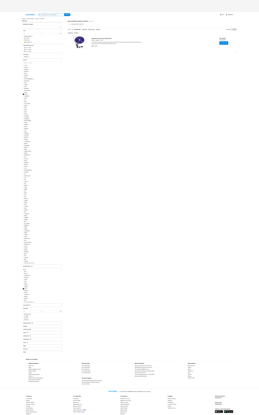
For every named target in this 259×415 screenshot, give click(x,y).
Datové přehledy (123, 408)
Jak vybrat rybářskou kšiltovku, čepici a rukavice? (92, 380)
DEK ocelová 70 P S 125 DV (140, 372)
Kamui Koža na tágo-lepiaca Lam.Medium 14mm (144, 371)
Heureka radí (76, 402)
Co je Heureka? (29, 398)
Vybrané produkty (139, 363)
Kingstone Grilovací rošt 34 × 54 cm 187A (143, 365)
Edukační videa (123, 412)
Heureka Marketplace (124, 404)
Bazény (189, 369)
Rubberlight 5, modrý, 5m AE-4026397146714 (102, 38)
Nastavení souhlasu (77, 406)
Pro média (28, 406)
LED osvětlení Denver (86, 372)
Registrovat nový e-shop (125, 400)
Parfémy (189, 367)
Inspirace (170, 406)
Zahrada (189, 374)
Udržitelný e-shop (171, 408)
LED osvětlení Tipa (86, 369)
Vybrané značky (86, 363)
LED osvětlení (41, 18)
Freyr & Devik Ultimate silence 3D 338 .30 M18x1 (144, 374)
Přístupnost (28, 414)
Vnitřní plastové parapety (33, 381)
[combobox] (51, 14)
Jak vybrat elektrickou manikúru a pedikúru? (91, 382)
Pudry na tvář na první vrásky (34, 379)
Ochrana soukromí (77, 408)
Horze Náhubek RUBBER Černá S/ (142, 369)
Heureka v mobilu (76, 400)
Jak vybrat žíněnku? (86, 384)
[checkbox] (23, 36)
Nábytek (189, 376)
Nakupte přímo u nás (77, 404)
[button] (41, 27)
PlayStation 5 (190, 371)
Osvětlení (36, 18)
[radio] (23, 47)
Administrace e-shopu (125, 398)
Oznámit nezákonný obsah (31, 412)
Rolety (29, 367)
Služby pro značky (124, 406)
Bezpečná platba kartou (78, 410)
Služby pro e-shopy (124, 402)
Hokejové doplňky (32, 371)
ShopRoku (170, 400)
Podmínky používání (30, 402)
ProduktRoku (170, 402)
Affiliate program (123, 410)
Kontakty (28, 400)
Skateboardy (31, 365)
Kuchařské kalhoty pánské (33, 374)
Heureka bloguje (29, 408)
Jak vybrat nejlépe (86, 378)
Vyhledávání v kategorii (28, 24)
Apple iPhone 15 (191, 365)
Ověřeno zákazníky (172, 398)
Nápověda (122, 414)
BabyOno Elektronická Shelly (141, 376)
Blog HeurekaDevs (30, 410)
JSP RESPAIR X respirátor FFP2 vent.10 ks (143, 367)
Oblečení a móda (191, 378)
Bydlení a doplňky (30, 18)
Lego (189, 372)
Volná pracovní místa (30, 404)
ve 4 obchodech (222, 40)
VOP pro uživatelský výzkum (79, 412)
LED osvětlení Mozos (86, 365)
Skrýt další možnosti (28, 263)
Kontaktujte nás (218, 397)
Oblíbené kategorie (33, 363)
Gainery (30, 372)
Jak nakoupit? (76, 398)
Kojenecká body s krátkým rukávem (35, 378)
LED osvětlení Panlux (86, 371)
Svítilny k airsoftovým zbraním (34, 369)
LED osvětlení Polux (86, 367)
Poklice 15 (30, 376)
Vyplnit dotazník (218, 404)
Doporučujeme (191, 363)
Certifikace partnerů (172, 404)
